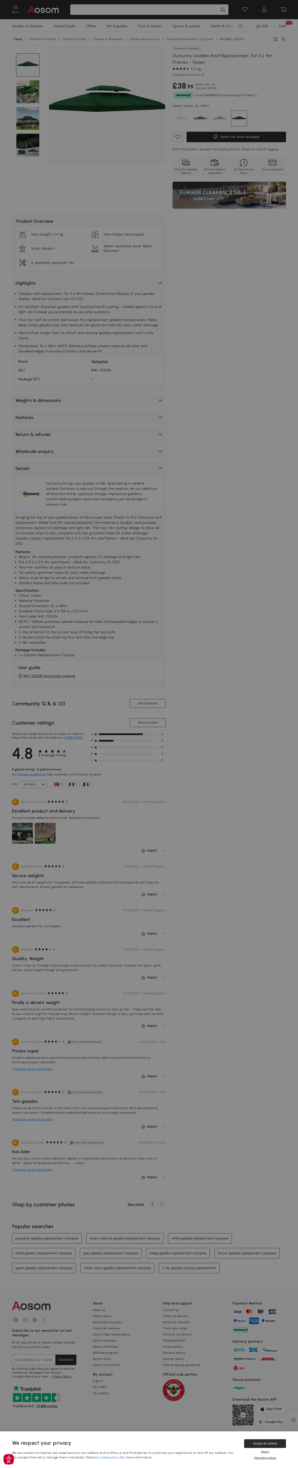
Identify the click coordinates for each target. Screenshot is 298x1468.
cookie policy (110, 1457)
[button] (8, 1459)
